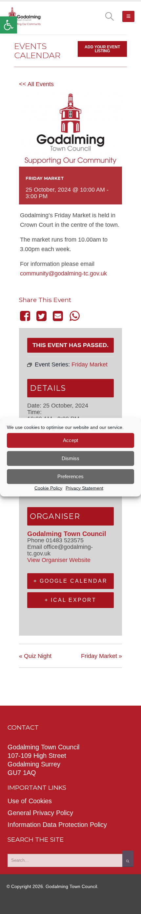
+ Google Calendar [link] (70, 581)
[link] (8, 25)
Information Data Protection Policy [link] (57, 824)
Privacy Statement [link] (84, 487)
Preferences (70, 476)
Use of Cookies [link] (30, 801)
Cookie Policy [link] (48, 487)
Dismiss (70, 458)
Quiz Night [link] (35, 656)
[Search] (127, 859)
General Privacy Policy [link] (40, 812)
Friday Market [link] (101, 656)
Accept (70, 440)
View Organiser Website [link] (59, 560)
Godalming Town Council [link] (66, 533)
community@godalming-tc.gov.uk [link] (63, 273)
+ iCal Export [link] (70, 600)
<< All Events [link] (36, 84)
